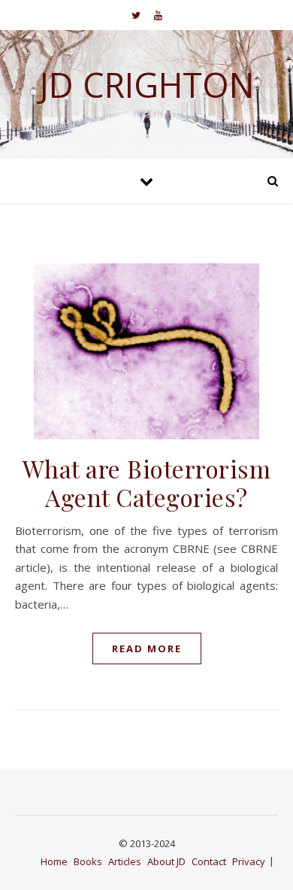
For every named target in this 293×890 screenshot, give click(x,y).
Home (54, 861)
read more (147, 648)
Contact (209, 861)
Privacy (248, 861)
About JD (166, 861)
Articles (124, 861)
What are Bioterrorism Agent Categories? (147, 482)
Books (88, 861)
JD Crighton (146, 85)
